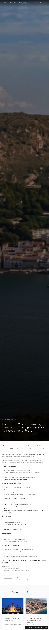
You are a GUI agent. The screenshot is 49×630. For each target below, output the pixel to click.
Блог (37, 2)
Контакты (42, 2)
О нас (33, 3)
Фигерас (17, 419)
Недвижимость (5, 2)
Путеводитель (10, 419)
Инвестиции (13, 2)
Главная (4, 419)
